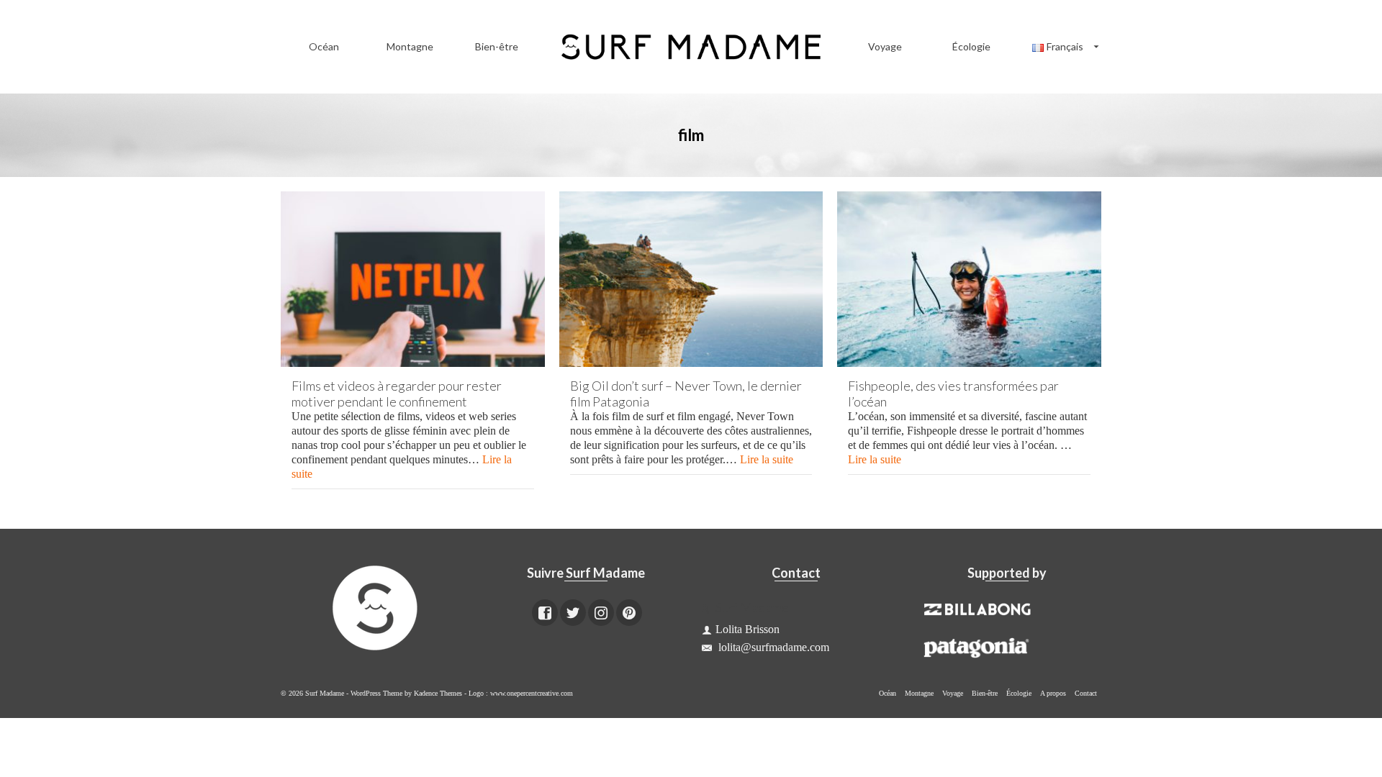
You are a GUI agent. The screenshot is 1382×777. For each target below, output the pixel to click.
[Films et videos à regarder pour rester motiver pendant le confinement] (413, 279)
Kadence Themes (438, 693)
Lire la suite (766, 459)
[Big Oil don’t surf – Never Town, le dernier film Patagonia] (691, 279)
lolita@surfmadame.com (772, 647)
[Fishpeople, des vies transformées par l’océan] (969, 279)
